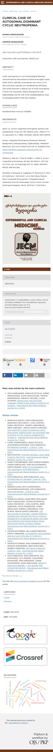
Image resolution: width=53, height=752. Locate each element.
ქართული (8, 601)
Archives (13, 11)
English (7, 597)
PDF (8, 269)
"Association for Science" (18, 723)
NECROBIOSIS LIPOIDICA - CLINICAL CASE (25, 447)
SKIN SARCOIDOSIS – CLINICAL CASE (23, 491)
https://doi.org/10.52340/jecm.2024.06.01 (24, 52)
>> (21, 575)
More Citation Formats (16, 312)
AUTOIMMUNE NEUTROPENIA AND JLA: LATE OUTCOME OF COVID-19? (29, 534)
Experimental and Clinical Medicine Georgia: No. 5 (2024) (28, 569)
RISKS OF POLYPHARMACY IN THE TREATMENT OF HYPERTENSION (27, 468)
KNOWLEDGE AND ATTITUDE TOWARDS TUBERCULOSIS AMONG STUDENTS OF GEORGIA (28, 403)
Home (5, 11)
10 (17, 575)
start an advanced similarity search (28, 581)
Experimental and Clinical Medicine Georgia (29, 2)
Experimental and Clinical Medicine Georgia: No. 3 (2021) (25, 552)
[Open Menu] (2, 2)
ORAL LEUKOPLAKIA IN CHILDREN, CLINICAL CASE (26, 478)
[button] (7, 375)
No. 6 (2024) (24, 11)
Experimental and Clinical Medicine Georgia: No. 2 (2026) (27, 458)
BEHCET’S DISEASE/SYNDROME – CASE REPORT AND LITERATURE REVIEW (27, 565)
